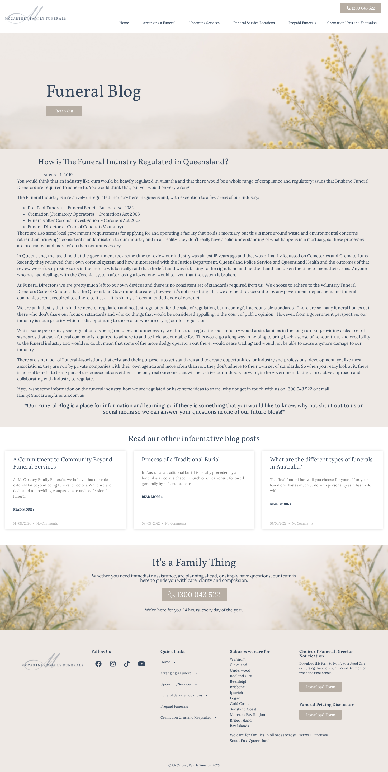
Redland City (241, 675)
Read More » (23, 509)
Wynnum (238, 659)
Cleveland (238, 664)
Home (124, 23)
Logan (235, 698)
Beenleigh (238, 681)
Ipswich (236, 692)
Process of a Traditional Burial (181, 459)
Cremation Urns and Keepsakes (352, 23)
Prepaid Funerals (302, 23)
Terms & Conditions (313, 735)
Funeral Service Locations (254, 23)
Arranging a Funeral (159, 23)
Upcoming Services (204, 23)
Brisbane (237, 687)
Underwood (240, 670)
